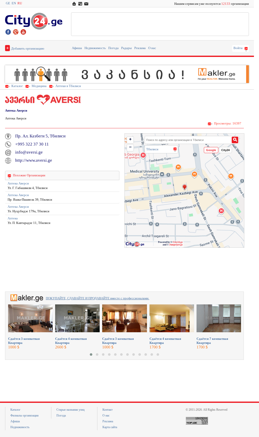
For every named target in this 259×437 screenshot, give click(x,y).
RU (19, 3)
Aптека (13, 218)
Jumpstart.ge (176, 244)
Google (211, 150)
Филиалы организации (24, 415)
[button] (91, 354)
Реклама (140, 48)
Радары (126, 48)
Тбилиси (152, 149)
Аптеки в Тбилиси (68, 86)
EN (14, 3)
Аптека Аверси (18, 183)
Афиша (77, 48)
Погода (113, 48)
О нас (152, 48)
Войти (238, 48)
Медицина (39, 86)
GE (8, 3)
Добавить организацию (25, 48)
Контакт (107, 409)
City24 (225, 150)
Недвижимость (95, 48)
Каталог (17, 86)
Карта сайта (109, 427)
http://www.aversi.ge (33, 160)
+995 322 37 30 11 (32, 144)
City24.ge (178, 242)
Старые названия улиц (70, 409)
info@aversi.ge (29, 152)
